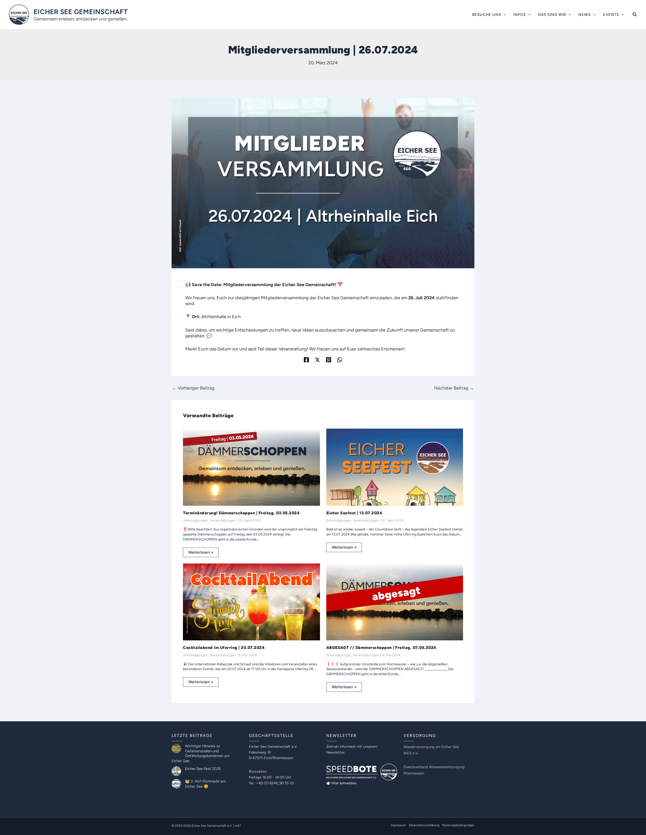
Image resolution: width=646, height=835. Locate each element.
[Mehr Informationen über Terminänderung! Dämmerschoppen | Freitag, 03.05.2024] (251, 467)
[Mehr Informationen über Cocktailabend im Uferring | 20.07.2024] (251, 601)
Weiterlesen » (200, 552)
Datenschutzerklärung (424, 825)
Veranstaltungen (222, 520)
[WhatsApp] (339, 360)
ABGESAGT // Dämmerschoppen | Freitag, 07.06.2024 (381, 647)
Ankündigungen (195, 520)
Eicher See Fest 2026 (203, 768)
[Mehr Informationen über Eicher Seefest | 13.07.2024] (394, 467)
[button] (503, 15)
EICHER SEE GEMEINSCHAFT (81, 12)
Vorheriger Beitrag (193, 388)
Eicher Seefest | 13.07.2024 (354, 513)
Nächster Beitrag (454, 388)
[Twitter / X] (317, 360)
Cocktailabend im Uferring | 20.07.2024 (223, 647)
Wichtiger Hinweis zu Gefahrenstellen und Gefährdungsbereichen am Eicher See (201, 753)
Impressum (398, 825)
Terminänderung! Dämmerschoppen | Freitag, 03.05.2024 (241, 513)
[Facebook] (306, 360)
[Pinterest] (328, 360)
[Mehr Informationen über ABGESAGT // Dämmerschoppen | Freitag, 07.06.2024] (394, 601)
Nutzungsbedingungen (458, 825)
